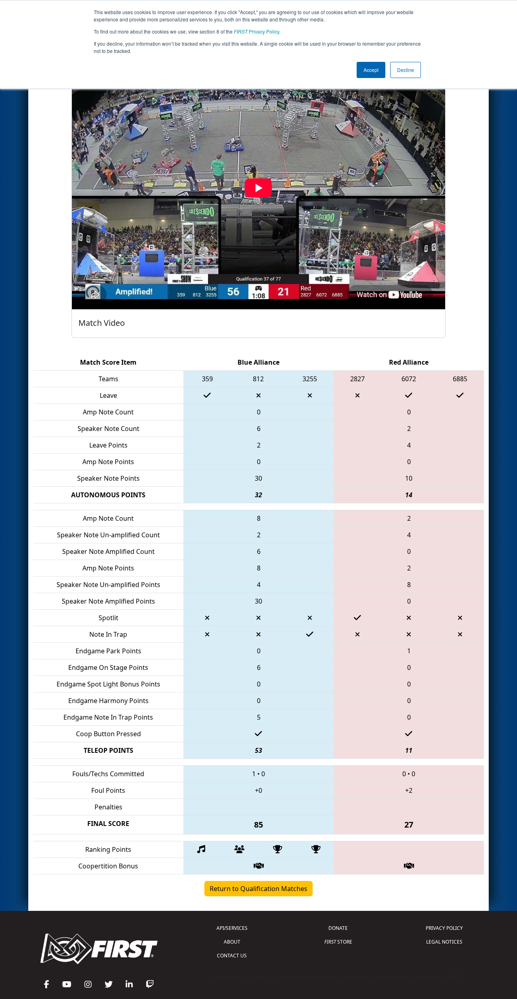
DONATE (338, 928)
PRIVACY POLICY (444, 928)
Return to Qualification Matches (258, 888)
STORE (338, 941)
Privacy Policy (256, 31)
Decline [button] (405, 69)
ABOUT (232, 941)
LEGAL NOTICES (444, 941)
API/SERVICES (232, 928)
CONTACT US (232, 955)
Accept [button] (371, 69)
